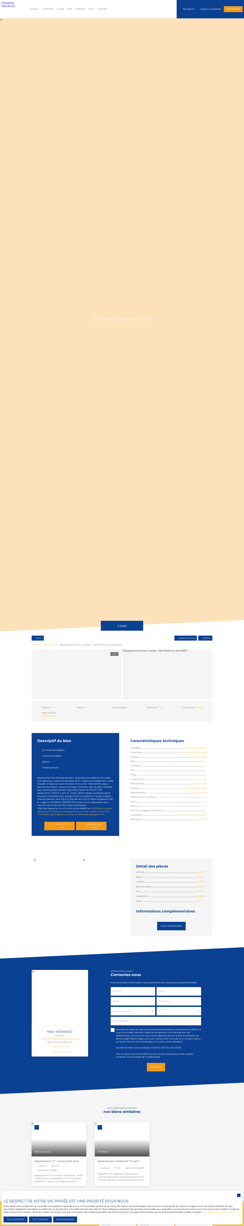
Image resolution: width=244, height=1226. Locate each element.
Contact (103, 9)
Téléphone (164, 1001)
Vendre (80, 9)
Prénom (117, 991)
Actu (91, 9)
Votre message (120, 1021)
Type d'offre (106, 1225)
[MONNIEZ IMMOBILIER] (13, 9)
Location (36, 645)
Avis (69, 9)
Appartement (50, 645)
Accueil (34, 9)
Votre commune (121, 1011)
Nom (161, 991)
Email (116, 1001)
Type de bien (144, 1225)
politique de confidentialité (146, 1057)
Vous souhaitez (164, 1009)
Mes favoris (188, 9)
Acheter (48, 9)
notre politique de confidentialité (218, 1212)
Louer (60, 9)
